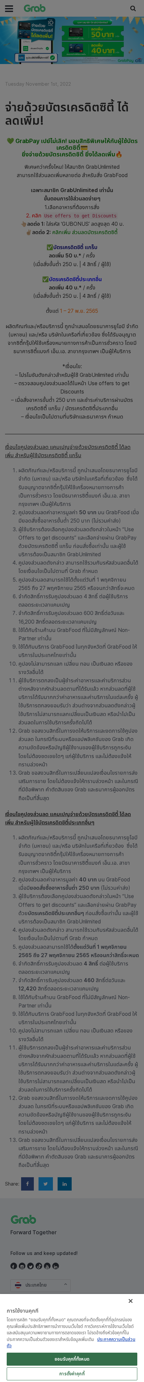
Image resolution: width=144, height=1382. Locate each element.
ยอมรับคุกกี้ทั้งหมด (72, 1359)
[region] (72, 1338)
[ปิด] (131, 1301)
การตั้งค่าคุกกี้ (71, 1373)
